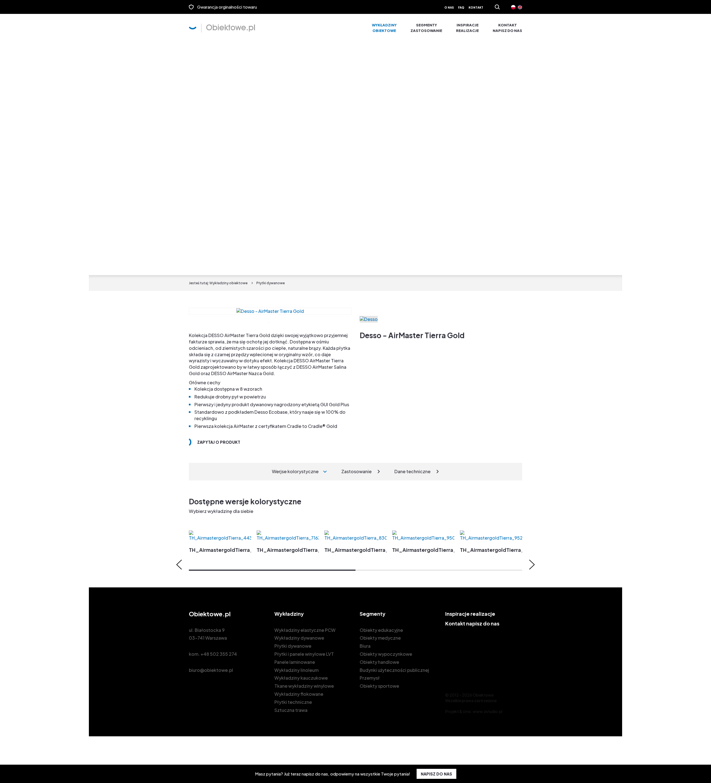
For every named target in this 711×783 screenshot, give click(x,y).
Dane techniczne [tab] (412, 471)
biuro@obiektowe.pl (211, 670)
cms (467, 711)
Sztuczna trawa (290, 710)
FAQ (461, 7)
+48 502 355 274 (219, 654)
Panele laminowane (294, 662)
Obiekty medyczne (380, 638)
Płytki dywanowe (292, 646)
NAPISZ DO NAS (436, 773)
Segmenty (426, 28)
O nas (449, 7)
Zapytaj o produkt (218, 442)
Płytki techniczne (293, 702)
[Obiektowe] (222, 28)
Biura (365, 646)
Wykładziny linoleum (296, 670)
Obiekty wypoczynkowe (386, 654)
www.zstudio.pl (487, 711)
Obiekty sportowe (379, 686)
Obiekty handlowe (379, 662)
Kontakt (476, 7)
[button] (272, 570)
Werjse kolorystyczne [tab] (295, 471)
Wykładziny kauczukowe (301, 678)
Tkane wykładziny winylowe (304, 686)
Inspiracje (467, 28)
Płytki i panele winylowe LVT (304, 654)
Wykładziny (384, 28)
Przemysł (370, 678)
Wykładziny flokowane (298, 694)
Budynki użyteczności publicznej (394, 670)
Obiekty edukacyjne (381, 630)
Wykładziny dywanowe (299, 638)
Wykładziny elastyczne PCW (305, 630)
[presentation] (179, 565)
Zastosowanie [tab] (356, 471)
